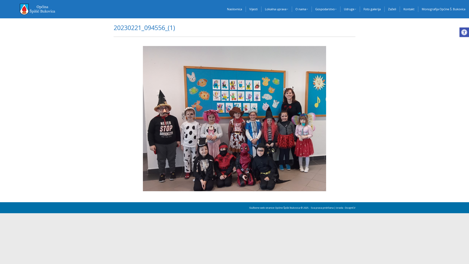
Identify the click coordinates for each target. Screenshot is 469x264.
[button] (464, 32)
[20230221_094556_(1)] (234, 118)
